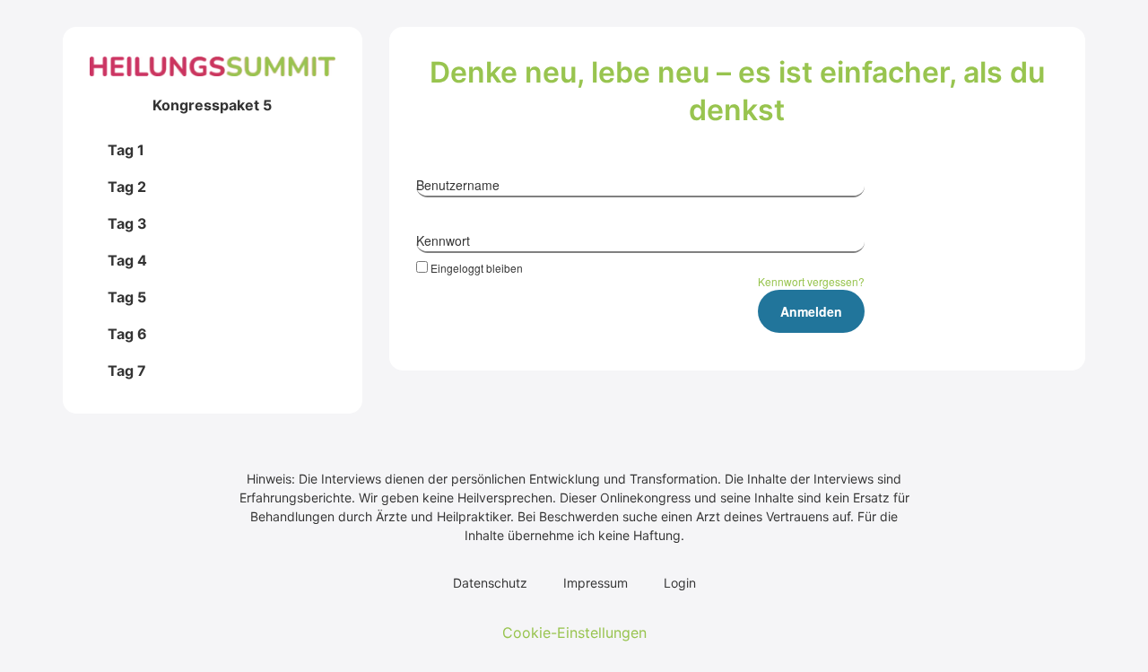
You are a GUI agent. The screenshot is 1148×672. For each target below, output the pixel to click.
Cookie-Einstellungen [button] (574, 632)
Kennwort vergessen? (811, 281)
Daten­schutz (490, 582)
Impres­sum (595, 582)
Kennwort (443, 240)
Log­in (680, 582)
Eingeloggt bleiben (476, 267)
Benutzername (458, 185)
